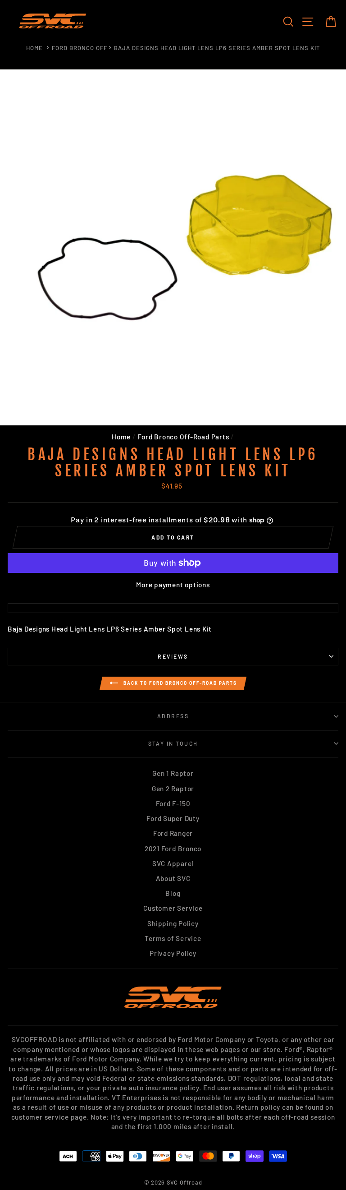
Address (173, 716)
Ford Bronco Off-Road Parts (183, 437)
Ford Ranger (173, 833)
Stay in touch (173, 743)
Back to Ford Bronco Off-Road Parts (179, 683)
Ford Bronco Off (79, 47)
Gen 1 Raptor (172, 773)
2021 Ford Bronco (173, 848)
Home (34, 47)
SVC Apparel (173, 863)
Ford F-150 (173, 803)
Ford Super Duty (172, 818)
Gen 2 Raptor (173, 788)
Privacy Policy (173, 953)
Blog (172, 893)
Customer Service (172, 908)
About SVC (173, 878)
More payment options (172, 585)
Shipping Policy (172, 923)
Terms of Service (173, 938)
